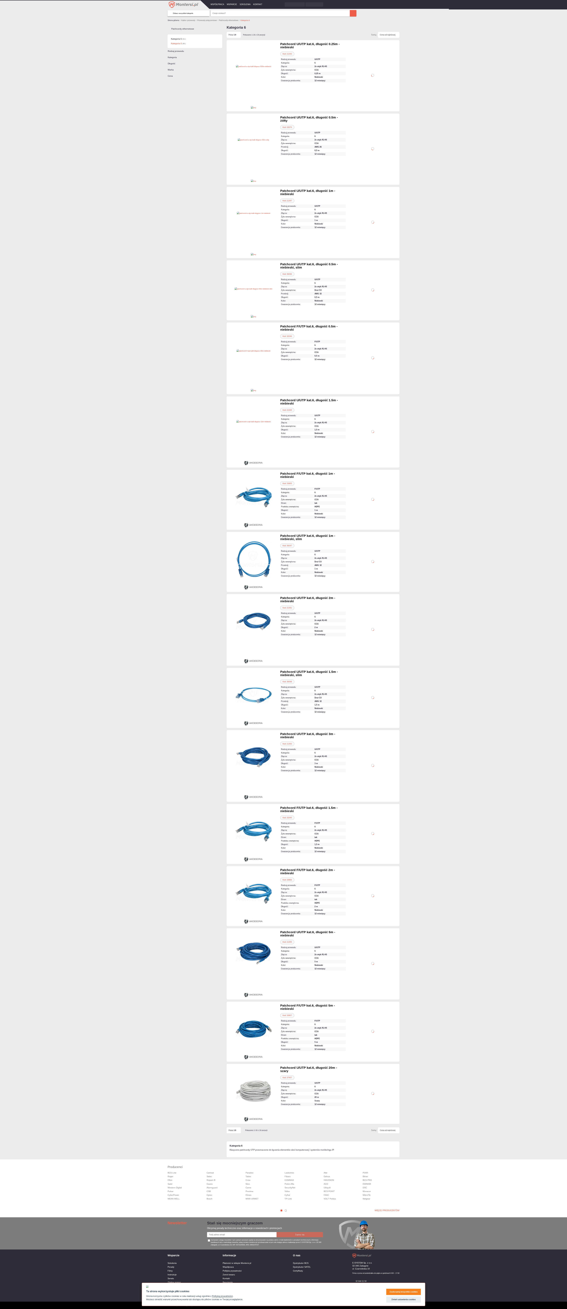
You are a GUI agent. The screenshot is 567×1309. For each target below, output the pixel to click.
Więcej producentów (387, 1210)
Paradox (249, 1173)
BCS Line (172, 1173)
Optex (209, 1195)
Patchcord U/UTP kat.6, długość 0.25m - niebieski (310, 45)
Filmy (170, 1271)
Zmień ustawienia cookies (403, 1299)
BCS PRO (367, 1180)
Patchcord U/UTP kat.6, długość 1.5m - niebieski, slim (309, 673)
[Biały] (237, 96)
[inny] (253, 107)
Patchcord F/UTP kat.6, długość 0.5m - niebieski (309, 328)
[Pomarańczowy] (253, 982)
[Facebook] (392, 1255)
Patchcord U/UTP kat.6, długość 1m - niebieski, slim (307, 537)
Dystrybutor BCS (300, 1263)
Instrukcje (172, 1274)
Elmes (248, 1195)
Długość (171, 63)
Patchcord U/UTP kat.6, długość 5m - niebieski (307, 933)
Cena (170, 76)
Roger (170, 1176)
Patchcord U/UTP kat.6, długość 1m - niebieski (307, 192)
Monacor (367, 1191)
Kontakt (257, 4)
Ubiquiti (327, 1187)
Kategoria (172, 57)
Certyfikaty (298, 1271)
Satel (170, 1184)
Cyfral (287, 1195)
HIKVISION (329, 1180)
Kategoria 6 (178, 43)
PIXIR (365, 1173)
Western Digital (175, 1187)
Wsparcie (232, 4)
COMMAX (289, 1180)
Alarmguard (212, 1187)
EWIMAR (367, 1184)
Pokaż (232, 35)
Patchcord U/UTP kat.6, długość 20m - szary (308, 1069)
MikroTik (366, 1195)
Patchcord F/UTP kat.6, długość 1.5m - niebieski (309, 809)
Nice (248, 1184)
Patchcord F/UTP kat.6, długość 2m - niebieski (307, 871)
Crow (248, 1180)
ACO (326, 1184)
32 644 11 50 (361, 1281)
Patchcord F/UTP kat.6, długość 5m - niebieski (307, 1007)
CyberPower (173, 1195)
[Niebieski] (237, 383)
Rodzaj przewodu (176, 51)
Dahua (327, 1176)
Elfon (170, 1180)
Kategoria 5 (178, 39)
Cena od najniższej (387, 35)
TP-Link (288, 1199)
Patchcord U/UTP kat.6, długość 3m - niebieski (307, 735)
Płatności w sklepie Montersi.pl (237, 1263)
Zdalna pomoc (174, 1282)
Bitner (365, 1176)
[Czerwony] (270, 96)
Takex (248, 1176)
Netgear (366, 1199)
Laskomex (289, 1173)
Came (248, 1187)
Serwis (171, 1278)
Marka (171, 70)
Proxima (249, 1191)
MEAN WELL (174, 1199)
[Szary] (253, 383)
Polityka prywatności (232, 1271)
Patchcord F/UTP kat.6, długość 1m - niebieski (307, 475)
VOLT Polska (330, 1199)
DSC (365, 1187)
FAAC (326, 1195)
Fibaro (288, 1176)
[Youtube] (397, 1255)
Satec (209, 1176)
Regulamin (228, 1282)
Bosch (209, 1199)
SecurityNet (290, 1187)
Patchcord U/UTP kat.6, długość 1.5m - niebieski (309, 401)
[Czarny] (253, 96)
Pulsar (170, 1191)
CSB (209, 1191)
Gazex (210, 1184)
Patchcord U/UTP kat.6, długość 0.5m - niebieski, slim (309, 265)
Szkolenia (245, 4)
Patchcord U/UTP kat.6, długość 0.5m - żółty (309, 119)
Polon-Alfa (289, 1184)
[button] (281, 1210)
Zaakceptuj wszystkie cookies (404, 1292)
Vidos (287, 1191)
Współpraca (217, 4)
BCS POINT (329, 1191)
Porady (171, 1267)
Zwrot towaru (229, 1274)
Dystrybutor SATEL (302, 1267)
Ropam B (211, 1180)
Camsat (210, 1173)
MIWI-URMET (252, 1199)
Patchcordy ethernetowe (182, 29)
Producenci (175, 1167)
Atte (325, 1173)
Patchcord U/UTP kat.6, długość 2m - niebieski (307, 599)
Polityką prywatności (222, 1296)
